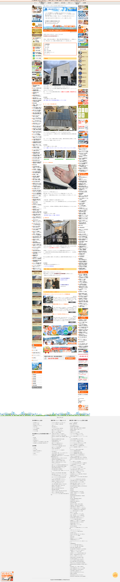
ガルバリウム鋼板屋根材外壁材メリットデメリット (83, 168)
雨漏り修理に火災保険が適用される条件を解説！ (83, 264)
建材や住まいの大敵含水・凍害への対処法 (37, 179)
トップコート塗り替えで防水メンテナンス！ (37, 266)
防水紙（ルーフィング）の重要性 (75, 535)
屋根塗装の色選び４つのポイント (82, 254)
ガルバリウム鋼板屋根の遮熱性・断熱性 (83, 158)
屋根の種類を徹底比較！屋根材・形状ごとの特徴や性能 (78, 457)
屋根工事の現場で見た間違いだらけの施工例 (83, 251)
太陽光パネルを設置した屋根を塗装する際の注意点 (59, 490)
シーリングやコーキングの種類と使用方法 (37, 150)
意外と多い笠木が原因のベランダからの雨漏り (37, 110)
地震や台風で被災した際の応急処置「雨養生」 (37, 155)
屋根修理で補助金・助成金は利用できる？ (83, 269)
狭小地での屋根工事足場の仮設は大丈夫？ (83, 223)
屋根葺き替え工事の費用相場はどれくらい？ (83, 184)
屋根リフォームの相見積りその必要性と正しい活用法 (83, 277)
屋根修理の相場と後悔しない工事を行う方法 (83, 181)
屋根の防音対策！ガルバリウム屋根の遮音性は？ (83, 171)
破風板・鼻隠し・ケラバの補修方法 (75, 472)
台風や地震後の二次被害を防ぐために (83, 242)
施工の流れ (63, 2)
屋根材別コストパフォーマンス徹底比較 (37, 204)
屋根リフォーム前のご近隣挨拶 (56, 432)
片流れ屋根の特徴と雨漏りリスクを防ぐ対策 (37, 167)
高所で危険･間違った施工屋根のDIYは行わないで (37, 237)
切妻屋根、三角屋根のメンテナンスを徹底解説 (37, 169)
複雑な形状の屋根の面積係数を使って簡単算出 (37, 162)
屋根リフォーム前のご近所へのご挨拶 (82, 279)
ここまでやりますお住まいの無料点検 (77, 3)
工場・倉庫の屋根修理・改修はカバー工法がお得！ (83, 325)
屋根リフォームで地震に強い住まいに (57, 443)
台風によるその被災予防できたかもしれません (83, 234)
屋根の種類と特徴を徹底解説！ (36, 86)
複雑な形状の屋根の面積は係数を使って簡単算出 (77, 495)
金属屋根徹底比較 (73, 543)
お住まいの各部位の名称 (37, 88)
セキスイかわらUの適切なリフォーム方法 (76, 433)
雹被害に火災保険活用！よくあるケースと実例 (83, 266)
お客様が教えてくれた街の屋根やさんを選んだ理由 (40, 441)
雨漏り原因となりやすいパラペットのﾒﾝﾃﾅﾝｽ (37, 124)
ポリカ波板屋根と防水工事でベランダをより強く (83, 327)
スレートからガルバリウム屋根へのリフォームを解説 (83, 151)
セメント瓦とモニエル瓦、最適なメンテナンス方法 (77, 468)
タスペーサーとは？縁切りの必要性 (36, 116)
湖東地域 (34, 383)
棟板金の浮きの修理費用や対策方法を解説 (37, 101)
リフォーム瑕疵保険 (36, 428)
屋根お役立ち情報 (82, 232)
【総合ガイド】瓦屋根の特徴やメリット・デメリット (78, 456)
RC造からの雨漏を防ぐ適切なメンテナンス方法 (77, 516)
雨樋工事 (83, 64)
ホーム (35, 2)
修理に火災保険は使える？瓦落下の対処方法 (83, 239)
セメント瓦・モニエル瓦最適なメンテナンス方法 (37, 137)
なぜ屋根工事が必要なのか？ (83, 177)
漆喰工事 (83, 60)
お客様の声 (56, 2)
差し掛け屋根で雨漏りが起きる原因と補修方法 (77, 561)
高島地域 (34, 374)
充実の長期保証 (35, 429)
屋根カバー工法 (85, 56)
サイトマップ (35, 360)
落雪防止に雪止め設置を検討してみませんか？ (59, 479)
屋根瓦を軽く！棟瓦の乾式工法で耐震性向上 (83, 244)
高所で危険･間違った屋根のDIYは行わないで (77, 517)
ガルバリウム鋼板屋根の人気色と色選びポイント (77, 453)
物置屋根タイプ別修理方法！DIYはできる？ (83, 320)
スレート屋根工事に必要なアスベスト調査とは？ (37, 263)
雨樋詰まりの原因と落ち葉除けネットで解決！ (83, 332)
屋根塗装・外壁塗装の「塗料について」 (76, 429)
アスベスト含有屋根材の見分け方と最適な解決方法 (77, 509)
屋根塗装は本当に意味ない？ (36, 93)
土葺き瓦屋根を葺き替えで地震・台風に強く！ (37, 139)
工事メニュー (70, 2)
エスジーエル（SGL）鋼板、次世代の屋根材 (76, 546)
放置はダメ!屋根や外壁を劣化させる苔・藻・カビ (37, 212)
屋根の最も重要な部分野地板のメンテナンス (37, 200)
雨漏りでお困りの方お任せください (57, 429)
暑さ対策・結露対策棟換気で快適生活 (75, 498)
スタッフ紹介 (35, 350)
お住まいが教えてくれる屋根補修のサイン (83, 189)
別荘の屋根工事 (81, 341)
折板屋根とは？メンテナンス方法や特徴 (83, 208)
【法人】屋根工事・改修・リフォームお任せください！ (60, 452)
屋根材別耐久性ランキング (36, 207)
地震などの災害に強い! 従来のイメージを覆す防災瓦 (78, 508)
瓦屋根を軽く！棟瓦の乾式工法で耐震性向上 (76, 505)
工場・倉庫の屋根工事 (83, 337)
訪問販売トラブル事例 (83, 291)
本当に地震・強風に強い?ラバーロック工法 (37, 158)
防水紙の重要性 (35, 197)
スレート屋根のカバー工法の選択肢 (83, 199)
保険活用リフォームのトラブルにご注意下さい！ (77, 550)
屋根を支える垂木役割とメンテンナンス (37, 240)
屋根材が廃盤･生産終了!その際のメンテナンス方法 (77, 483)
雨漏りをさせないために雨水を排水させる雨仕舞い (77, 562)
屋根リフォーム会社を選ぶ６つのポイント (83, 230)
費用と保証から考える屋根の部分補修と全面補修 (59, 466)
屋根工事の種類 (83, 49)
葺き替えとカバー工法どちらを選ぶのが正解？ (83, 191)
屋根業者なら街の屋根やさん (37, 450)
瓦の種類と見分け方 (36, 188)
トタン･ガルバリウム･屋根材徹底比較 (37, 224)
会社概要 (84, 2)
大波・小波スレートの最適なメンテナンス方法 (37, 145)
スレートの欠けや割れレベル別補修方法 (83, 201)
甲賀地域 (34, 381)
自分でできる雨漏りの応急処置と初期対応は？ (83, 261)
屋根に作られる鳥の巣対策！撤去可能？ (83, 335)
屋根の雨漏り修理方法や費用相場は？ (37, 242)
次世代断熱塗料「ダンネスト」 (81, 256)
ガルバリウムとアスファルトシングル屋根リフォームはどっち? (37, 220)
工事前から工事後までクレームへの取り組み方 (83, 282)
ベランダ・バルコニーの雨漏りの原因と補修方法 (37, 131)
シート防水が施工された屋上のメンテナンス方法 (37, 121)
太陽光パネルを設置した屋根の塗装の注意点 (83, 211)
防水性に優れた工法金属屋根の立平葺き (36, 153)
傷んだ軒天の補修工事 (73, 526)
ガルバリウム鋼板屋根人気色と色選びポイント (83, 161)
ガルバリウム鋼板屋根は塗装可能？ (83, 156)
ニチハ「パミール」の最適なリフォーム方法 (76, 434)
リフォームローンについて (56, 463)
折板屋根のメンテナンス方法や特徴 (75, 465)
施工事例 (49, 2)
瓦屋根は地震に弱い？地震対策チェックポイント (83, 247)
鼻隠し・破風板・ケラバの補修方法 (37, 105)
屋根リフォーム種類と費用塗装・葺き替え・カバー (83, 196)
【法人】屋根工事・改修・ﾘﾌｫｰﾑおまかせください (83, 344)
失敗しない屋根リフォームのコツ (83, 179)
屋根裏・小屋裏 (35, 174)
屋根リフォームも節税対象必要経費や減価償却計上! (83, 346)
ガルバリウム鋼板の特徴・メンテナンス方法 (76, 513)
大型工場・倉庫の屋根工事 (56, 448)
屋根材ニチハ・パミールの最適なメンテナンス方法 (83, 216)
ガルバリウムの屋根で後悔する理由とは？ (37, 226)
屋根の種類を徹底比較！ (81, 194)
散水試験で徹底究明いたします (56, 440)
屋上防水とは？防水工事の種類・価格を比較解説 (37, 129)
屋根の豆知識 (72, 536)
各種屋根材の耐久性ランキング (75, 539)
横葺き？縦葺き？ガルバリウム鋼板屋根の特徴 (83, 166)
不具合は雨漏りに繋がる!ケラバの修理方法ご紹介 (37, 108)
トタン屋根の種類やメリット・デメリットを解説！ (77, 464)
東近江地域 (35, 385)
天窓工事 (83, 85)
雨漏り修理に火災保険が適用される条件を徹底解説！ (78, 576)
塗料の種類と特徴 (83, 356)
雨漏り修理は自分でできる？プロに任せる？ (37, 95)
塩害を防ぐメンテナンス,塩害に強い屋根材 (37, 209)
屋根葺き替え (84, 52)
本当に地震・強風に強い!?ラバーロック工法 (76, 558)
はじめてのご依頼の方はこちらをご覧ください (59, 422)
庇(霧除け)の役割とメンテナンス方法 (36, 147)
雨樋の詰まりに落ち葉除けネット (57, 486)
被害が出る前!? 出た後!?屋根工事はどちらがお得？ (83, 287)
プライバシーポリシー (37, 355)
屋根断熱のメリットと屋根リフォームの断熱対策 (37, 258)
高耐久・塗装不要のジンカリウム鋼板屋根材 (37, 234)
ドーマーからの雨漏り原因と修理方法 (37, 250)
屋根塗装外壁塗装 (83, 81)
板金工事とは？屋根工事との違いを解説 (37, 98)
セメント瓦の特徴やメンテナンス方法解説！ (37, 134)
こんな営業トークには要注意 (83, 289)
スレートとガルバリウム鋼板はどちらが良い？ (83, 149)
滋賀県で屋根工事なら (37, 352)
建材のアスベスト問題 (37, 195)
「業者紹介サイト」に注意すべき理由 (83, 306)
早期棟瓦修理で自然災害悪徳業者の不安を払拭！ (37, 142)
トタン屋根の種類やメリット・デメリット (83, 206)
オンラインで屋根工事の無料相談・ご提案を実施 (83, 275)
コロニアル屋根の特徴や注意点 (82, 203)
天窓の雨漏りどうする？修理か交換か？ (37, 253)
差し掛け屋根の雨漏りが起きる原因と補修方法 (37, 172)
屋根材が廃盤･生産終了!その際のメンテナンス (37, 215)
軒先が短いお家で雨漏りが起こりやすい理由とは (37, 191)
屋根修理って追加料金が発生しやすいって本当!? (83, 299)
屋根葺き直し (84, 73)
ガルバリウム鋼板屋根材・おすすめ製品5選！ (77, 444)
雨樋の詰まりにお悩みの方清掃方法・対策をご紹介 (83, 330)
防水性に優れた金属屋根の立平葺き (75, 547)
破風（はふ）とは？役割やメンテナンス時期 (37, 268)
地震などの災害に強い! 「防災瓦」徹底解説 (83, 249)
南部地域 (34, 378)
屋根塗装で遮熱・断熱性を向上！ (75, 501)
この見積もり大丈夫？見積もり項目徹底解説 (83, 284)
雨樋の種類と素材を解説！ (56, 489)
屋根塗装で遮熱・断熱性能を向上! (83, 259)
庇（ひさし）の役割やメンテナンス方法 (37, 247)
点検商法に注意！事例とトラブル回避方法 (58, 433)
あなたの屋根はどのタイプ (74, 425)
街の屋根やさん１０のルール (37, 425)
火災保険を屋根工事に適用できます (57, 444)
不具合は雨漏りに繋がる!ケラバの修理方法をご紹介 (78, 480)
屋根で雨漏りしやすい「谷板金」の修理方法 (37, 186)
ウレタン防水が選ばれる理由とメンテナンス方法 (37, 118)
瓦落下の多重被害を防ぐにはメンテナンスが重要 (83, 237)
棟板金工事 (84, 77)
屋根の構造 (35, 103)
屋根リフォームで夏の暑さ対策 (56, 447)
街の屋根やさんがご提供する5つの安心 (42, 3)
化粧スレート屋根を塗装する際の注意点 (82, 213)
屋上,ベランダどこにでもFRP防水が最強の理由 (37, 126)
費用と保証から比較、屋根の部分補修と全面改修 (83, 186)
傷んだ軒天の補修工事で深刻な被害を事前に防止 (37, 113)
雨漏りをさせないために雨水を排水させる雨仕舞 (37, 184)
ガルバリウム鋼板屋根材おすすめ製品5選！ (83, 163)
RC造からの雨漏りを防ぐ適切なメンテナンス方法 (37, 245)
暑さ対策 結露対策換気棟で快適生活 (36, 176)
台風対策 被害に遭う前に (55, 441)
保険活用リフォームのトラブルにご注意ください (83, 304)
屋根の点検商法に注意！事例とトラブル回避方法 (83, 294)
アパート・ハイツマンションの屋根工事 (83, 339)
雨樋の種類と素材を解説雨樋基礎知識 (37, 261)
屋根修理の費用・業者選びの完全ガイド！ (37, 90)
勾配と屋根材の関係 (36, 181)
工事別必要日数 (81, 227)
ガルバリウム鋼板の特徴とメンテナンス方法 (37, 232)
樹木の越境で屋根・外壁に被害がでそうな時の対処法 (83, 301)
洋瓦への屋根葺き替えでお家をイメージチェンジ (37, 217)
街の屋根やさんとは (36, 422)
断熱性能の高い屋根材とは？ (35, 255)
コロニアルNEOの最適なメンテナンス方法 (83, 221)
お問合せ (34, 357)
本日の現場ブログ (36, 440)
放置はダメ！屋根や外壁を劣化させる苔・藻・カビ (77, 554)
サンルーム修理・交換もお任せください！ (83, 323)
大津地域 (34, 376)
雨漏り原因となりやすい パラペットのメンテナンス (59, 474)
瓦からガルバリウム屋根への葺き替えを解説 (83, 153)
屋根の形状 (35, 164)
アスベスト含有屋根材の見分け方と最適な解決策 (37, 193)
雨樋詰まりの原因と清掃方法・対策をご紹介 (58, 485)
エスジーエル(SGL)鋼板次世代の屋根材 (37, 229)
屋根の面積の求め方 (36, 160)
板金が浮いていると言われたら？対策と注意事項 (83, 296)
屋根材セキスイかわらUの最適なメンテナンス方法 (83, 218)
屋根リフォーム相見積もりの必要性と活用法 (58, 460)
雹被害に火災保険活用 (73, 573)
